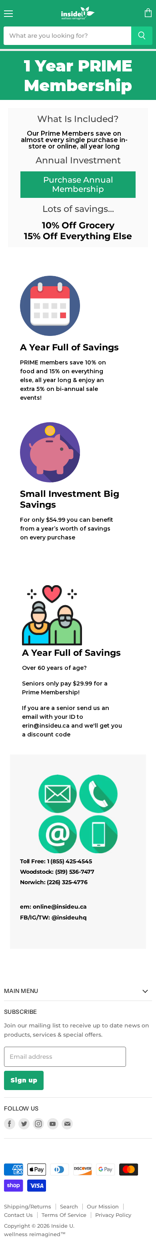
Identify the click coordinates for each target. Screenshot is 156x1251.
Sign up (23, 1080)
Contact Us (18, 1215)
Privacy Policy (113, 1215)
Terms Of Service (64, 1215)
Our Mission (103, 1206)
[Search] (141, 35)
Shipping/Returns (27, 1206)
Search (69, 1206)
